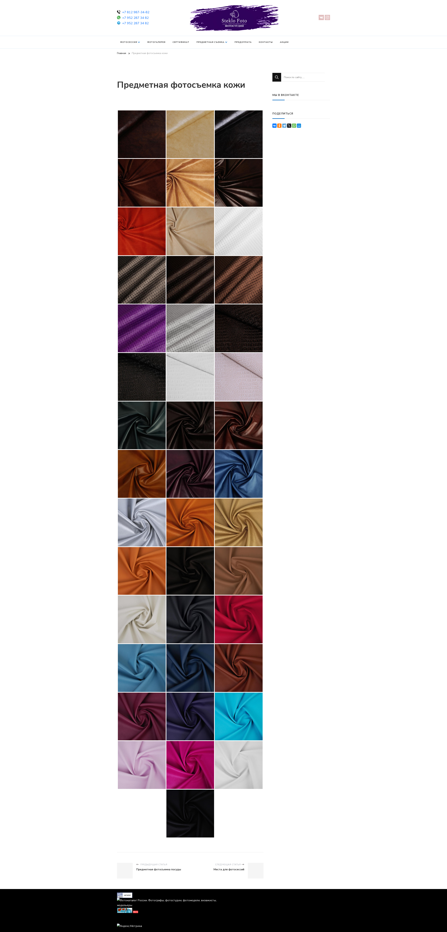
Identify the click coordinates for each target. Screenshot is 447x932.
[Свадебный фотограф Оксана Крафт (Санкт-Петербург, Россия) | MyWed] (125, 920)
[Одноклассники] (279, 126)
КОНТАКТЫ (266, 42)
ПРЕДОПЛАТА (243, 42)
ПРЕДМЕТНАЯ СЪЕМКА (210, 42)
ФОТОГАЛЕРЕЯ (156, 42)
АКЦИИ (284, 42)
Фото (135, 912)
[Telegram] (284, 126)
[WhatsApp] (294, 126)
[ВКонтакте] (274, 126)
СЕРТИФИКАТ (181, 42)
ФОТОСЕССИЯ (128, 42)
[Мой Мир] (299, 126)
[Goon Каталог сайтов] (124, 895)
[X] (289, 126)
